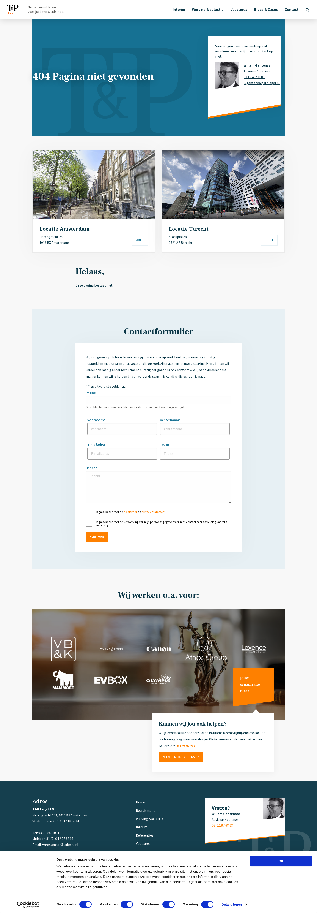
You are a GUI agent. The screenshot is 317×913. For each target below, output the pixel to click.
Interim (179, 9)
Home (140, 802)
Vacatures (239, 9)
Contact (292, 9)
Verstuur (97, 537)
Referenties (144, 835)
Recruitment (145, 810)
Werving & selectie (208, 9)
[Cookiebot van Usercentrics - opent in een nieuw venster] (28, 904)
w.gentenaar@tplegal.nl (259, 83)
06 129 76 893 (185, 745)
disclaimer (130, 512)
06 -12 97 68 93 (222, 825)
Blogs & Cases (266, 9)
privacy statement (153, 512)
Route (139, 240)
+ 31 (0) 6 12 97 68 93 (58, 838)
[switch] (127, 904)
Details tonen (231, 904)
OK (281, 861)
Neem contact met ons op (181, 757)
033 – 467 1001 (254, 77)
